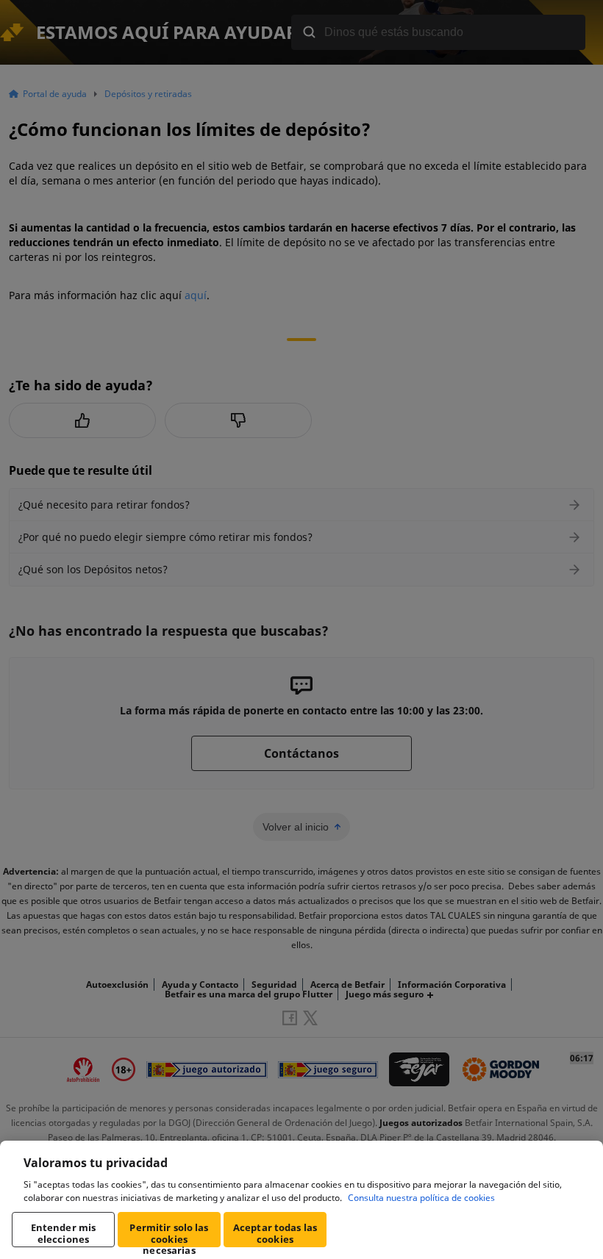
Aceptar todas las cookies (275, 1233)
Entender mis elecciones (63, 1233)
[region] (301, 1200)
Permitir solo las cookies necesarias (168, 1234)
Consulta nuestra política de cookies (421, 1197)
